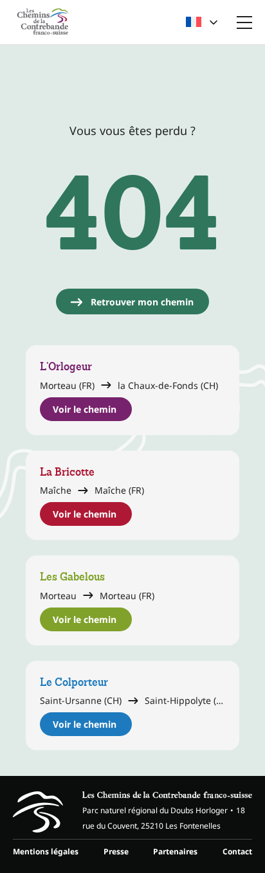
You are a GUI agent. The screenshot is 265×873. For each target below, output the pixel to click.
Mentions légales (45, 851)
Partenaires (175, 851)
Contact (237, 851)
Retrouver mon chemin (142, 302)
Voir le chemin (84, 409)
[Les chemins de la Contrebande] (43, 22)
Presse (116, 851)
